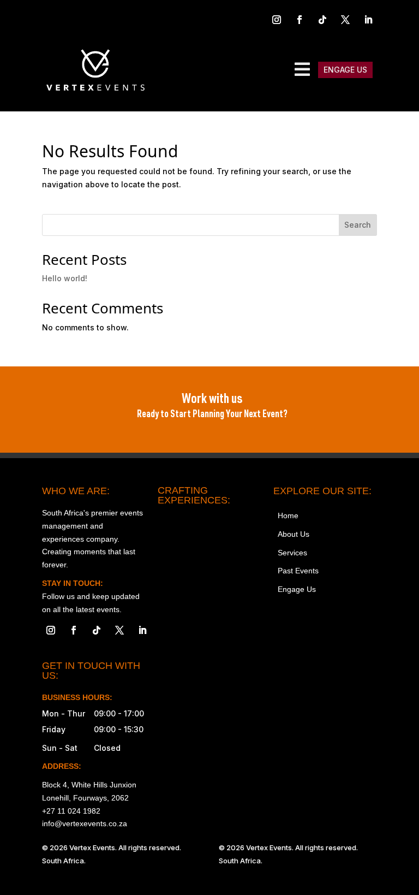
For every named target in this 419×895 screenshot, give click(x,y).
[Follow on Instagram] (276, 19)
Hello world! (64, 278)
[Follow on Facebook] (299, 19)
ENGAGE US (345, 69)
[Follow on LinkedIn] (368, 19)
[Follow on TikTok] (322, 19)
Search (357, 224)
